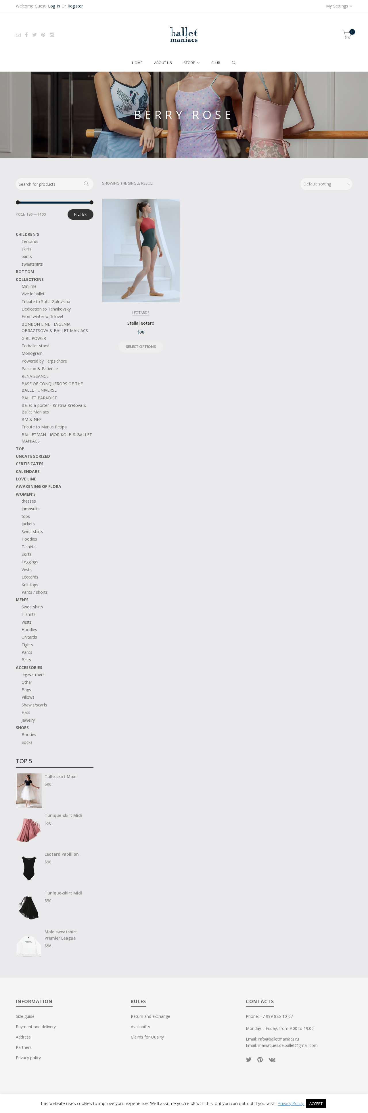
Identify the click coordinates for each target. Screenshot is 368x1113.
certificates (29, 463)
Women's (26, 494)
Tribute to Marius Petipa (44, 427)
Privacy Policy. (291, 1103)
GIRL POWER (34, 338)
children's (27, 234)
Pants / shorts (35, 592)
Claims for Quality (147, 1037)
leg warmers (33, 674)
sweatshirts (32, 264)
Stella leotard (141, 323)
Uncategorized (33, 456)
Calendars (28, 471)
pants (27, 256)
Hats (26, 712)
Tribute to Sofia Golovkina (46, 301)
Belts (26, 659)
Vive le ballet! (33, 293)
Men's (22, 599)
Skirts (27, 554)
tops (26, 516)
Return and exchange (150, 1016)
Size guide (25, 1016)
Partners (24, 1047)
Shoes (22, 727)
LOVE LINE (26, 479)
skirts (26, 249)
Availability (140, 1026)
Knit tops (30, 584)
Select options (141, 346)
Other (27, 682)
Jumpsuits (31, 509)
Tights (27, 645)
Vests (27, 569)
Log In (54, 6)
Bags (26, 689)
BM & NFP (32, 419)
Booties (29, 734)
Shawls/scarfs (34, 705)
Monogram (32, 353)
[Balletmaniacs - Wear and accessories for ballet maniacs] (184, 34)
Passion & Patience (40, 368)
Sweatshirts (32, 531)
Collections (30, 279)
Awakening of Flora (38, 486)
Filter (80, 214)
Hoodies (29, 539)
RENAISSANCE (35, 376)
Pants (27, 652)
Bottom (25, 271)
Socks (27, 742)
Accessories (29, 667)
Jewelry (28, 720)
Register (75, 6)
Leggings (30, 561)
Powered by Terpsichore (44, 361)
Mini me (29, 286)
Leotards (140, 312)
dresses (29, 501)
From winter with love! (42, 316)
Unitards (29, 637)
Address (23, 1037)
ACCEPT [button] (316, 1103)
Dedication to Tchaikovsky (46, 309)
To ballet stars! (35, 345)
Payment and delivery (36, 1026)
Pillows (28, 697)
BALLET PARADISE (39, 398)
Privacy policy (28, 1057)
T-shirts (29, 546)
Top (20, 448)
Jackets (28, 523)
